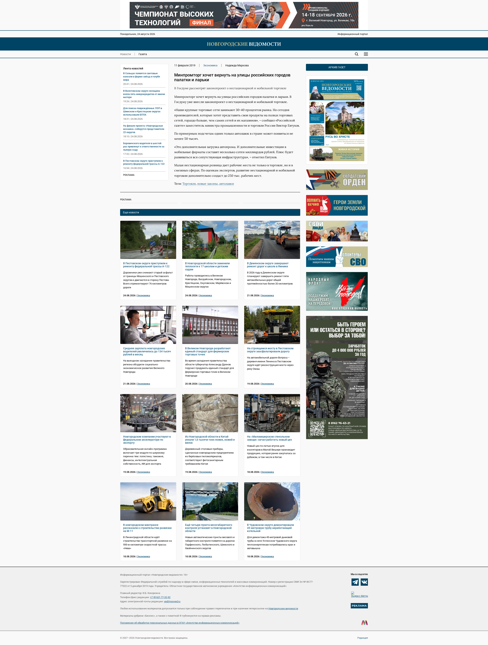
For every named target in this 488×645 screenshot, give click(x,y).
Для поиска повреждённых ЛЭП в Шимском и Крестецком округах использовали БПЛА (142, 111)
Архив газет (336, 67)
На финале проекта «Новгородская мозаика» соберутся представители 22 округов (143, 129)
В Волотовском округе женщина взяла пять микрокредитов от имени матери (144, 94)
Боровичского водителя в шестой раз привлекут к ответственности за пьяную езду (143, 146)
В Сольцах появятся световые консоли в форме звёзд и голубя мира (141, 76)
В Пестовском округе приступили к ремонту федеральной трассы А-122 (144, 162)
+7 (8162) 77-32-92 (160, 597)
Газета (143, 54)
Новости (125, 54)
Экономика (210, 65)
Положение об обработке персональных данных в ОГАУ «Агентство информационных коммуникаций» (179, 622)
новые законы (207, 184)
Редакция (362, 638)
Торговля (189, 184)
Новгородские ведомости (283, 608)
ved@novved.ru (172, 601)
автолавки (226, 184)
